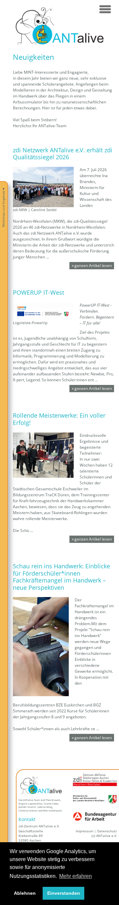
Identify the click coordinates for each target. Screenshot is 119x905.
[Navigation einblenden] (105, 9)
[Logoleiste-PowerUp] (43, 311)
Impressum (84, 831)
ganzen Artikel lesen (93, 265)
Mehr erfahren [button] (75, 876)
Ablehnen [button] (25, 893)
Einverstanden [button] (63, 893)
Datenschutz (107, 831)
